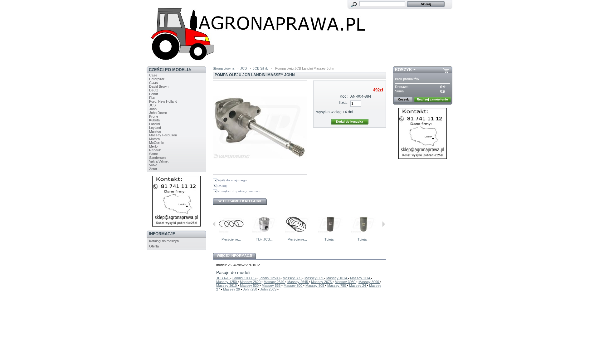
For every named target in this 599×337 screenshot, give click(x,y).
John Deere (158, 113)
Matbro (154, 139)
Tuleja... (330, 239)
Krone (153, 116)
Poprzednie (214, 224)
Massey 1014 (337, 278)
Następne (383, 224)
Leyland (155, 127)
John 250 (250, 289)
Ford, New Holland (163, 101)
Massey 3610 (227, 285)
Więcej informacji (234, 255)
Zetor (153, 169)
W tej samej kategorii (239, 201)
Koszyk (403, 69)
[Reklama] (176, 225)
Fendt (153, 94)
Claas (153, 83)
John (153, 109)
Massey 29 (232, 289)
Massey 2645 (298, 282)
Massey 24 (358, 285)
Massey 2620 (250, 282)
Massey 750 (337, 285)
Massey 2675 (322, 282)
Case (153, 75)
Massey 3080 (345, 282)
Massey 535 (271, 285)
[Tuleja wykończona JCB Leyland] (363, 235)
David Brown (158, 86)
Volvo (153, 165)
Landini (154, 124)
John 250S (268, 289)
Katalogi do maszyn (164, 241)
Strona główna (223, 68)
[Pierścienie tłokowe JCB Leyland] (231, 235)
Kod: (344, 96)
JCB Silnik (260, 68)
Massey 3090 (369, 282)
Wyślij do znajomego (232, 180)
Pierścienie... (231, 239)
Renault (155, 150)
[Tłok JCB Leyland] (264, 235)
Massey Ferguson (163, 135)
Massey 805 (315, 285)
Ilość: (343, 102)
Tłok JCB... (264, 239)
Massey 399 (292, 278)
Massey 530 (250, 285)
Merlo (153, 146)
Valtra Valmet (158, 161)
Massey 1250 (227, 282)
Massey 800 (293, 285)
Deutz (153, 90)
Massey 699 (314, 278)
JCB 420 (223, 278)
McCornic (156, 142)
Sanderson (157, 157)
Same (153, 154)
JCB (152, 105)
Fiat (152, 98)
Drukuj (221, 186)
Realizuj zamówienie (432, 99)
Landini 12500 (269, 278)
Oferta (154, 246)
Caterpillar (156, 79)
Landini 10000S (244, 278)
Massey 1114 (360, 278)
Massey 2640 (274, 282)
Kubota (154, 120)
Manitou (155, 131)
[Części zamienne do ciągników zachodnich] (256, 64)
